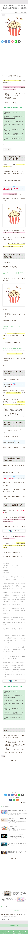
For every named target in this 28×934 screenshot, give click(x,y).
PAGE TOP (15, 925)
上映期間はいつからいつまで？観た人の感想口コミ (14, 113)
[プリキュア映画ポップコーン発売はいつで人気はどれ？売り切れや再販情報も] (9, 41)
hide (10, 149)
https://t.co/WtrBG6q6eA (16, 410)
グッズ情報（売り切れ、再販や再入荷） (14, 121)
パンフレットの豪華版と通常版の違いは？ (13, 138)
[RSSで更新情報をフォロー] (17, 800)
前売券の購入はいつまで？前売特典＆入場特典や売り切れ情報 (14, 117)
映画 (4, 756)
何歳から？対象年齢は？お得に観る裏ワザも (14, 125)
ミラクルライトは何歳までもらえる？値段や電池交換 (14, 129)
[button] (25, 444)
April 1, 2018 (7, 415)
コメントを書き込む (14, 910)
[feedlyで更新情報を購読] (14, 800)
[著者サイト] (10, 800)
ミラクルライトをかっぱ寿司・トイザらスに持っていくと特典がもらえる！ (14, 134)
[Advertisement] (14, 59)
